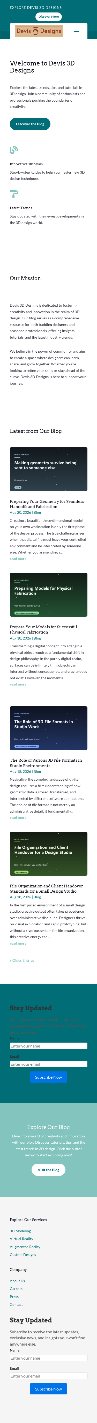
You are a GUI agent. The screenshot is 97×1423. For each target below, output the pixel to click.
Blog (37, 512)
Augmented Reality (25, 1246)
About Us (17, 1281)
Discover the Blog (30, 124)
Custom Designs (23, 1254)
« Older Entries (22, 960)
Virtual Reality (21, 1238)
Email (14, 1056)
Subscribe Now (48, 1077)
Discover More (49, 16)
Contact (16, 1304)
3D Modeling (20, 1231)
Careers (16, 1288)
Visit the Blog (48, 1170)
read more (18, 558)
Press (14, 1296)
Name (14, 1038)
